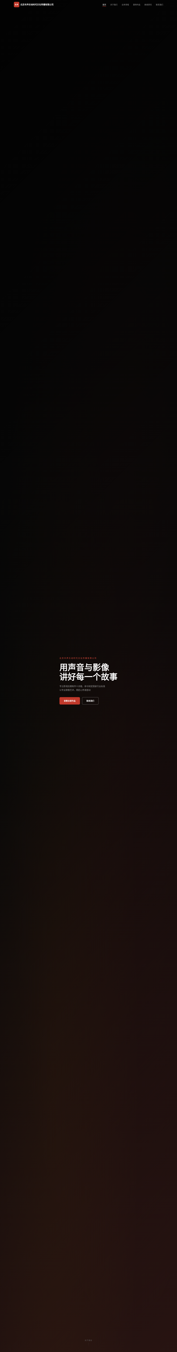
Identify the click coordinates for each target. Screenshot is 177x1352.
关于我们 (114, 4)
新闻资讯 (148, 4)
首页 (104, 4)
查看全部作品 (70, 700)
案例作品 (136, 4)
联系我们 (159, 4)
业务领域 (125, 4)
